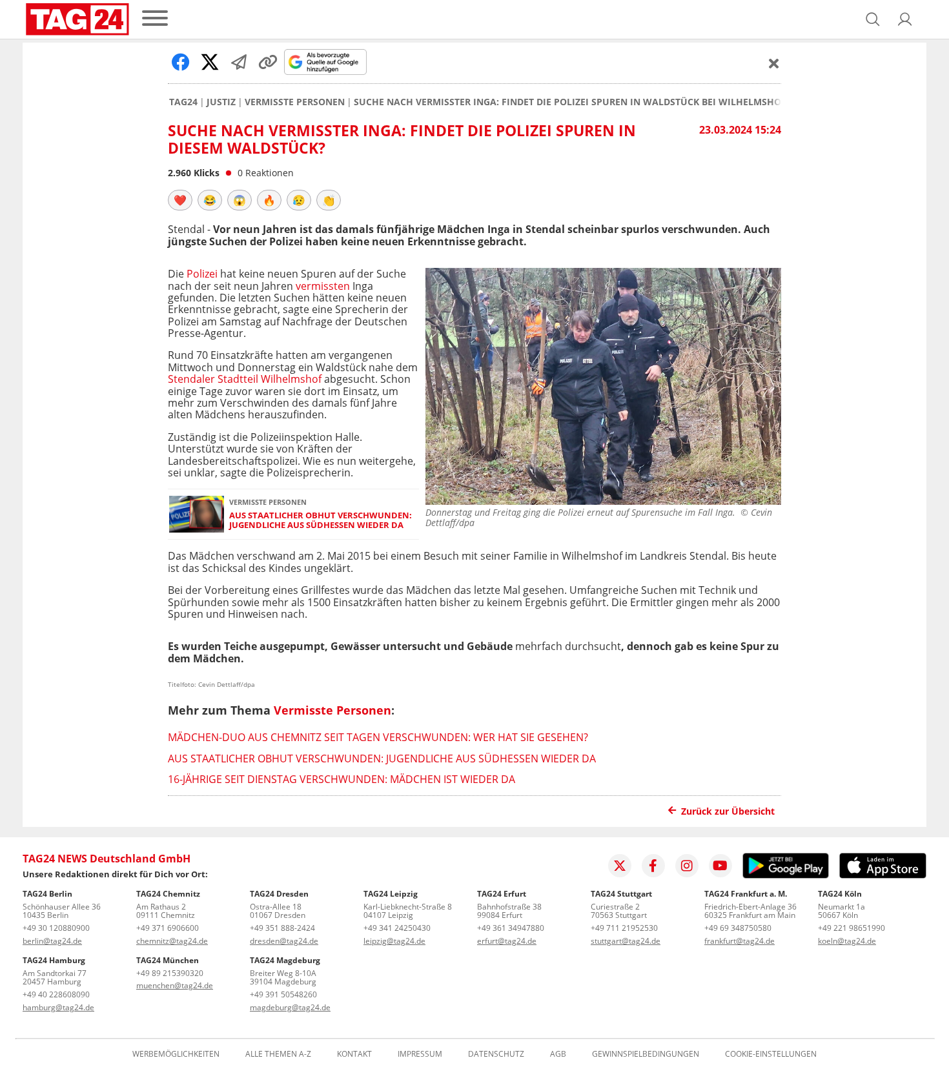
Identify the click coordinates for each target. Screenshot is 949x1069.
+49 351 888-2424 (282, 927)
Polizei (202, 274)
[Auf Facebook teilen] (181, 62)
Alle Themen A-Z (278, 1054)
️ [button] (180, 200)
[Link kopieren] (268, 62)
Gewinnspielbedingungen (645, 1054)
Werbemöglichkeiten (175, 1054)
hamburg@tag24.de (58, 1007)
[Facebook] (653, 865)
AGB (558, 1054)
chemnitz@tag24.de (172, 940)
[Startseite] (77, 19)
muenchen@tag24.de (174, 985)
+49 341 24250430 (397, 927)
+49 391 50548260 (283, 994)
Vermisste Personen (295, 102)
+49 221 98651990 (851, 927)
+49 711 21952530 (624, 927)
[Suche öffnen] (872, 19)
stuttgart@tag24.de (625, 940)
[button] (905, 19)
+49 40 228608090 (56, 994)
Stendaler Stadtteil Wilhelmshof (244, 379)
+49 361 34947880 (510, 927)
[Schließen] (774, 63)
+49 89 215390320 (169, 973)
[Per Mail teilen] (239, 62)
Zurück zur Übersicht (728, 811)
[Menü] (155, 19)
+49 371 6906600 (167, 927)
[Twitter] (619, 865)
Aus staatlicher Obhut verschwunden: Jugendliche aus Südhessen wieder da (320, 521)
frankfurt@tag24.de (739, 940)
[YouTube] (720, 865)
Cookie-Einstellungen (771, 1054)
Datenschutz (496, 1054)
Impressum (420, 1054)
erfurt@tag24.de (506, 940)
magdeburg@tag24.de (290, 1007)
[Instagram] (687, 865)
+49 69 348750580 (737, 927)
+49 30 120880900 (56, 927)
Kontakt (354, 1054)
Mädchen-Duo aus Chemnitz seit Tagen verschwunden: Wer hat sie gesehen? (378, 737)
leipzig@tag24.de (394, 940)
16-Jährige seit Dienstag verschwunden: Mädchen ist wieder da (341, 779)
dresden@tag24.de (284, 940)
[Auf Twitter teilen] (210, 62)
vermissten (323, 286)
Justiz (221, 102)
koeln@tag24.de (847, 940)
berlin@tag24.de (52, 940)
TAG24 (183, 102)
